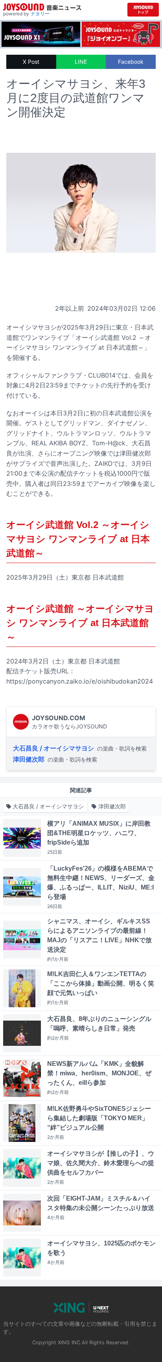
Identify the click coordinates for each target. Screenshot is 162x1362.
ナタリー (40, 14)
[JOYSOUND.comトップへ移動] (143, 10)
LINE (81, 61)
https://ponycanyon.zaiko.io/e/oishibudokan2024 (79, 681)
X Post (31, 61)
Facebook (131, 61)
